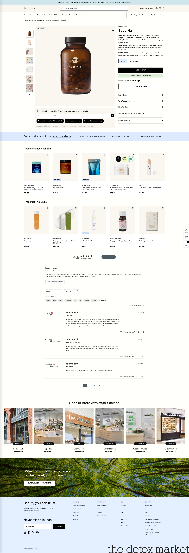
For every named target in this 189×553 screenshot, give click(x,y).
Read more (104, 326)
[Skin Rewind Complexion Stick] (152, 167)
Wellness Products (33, 20)
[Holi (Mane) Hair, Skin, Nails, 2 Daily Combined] (94, 167)
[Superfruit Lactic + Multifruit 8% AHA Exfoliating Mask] (122, 167)
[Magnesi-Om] (65, 167)
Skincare (31, 15)
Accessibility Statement (152, 519)
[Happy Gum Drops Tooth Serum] (122, 220)
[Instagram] (25, 532)
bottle (60, 300)
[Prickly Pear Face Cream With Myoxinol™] (65, 220)
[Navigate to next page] (109, 385)
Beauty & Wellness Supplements (49, 20)
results (48, 300)
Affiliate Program (102, 509)
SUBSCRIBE (59, 526)
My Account (148, 505)
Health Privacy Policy (151, 526)
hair (80, 300)
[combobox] (53, 291)
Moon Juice (122, 27)
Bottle (123, 61)
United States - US (30, 549)
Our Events (76, 512)
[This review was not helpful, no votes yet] (142, 332)
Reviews (75, 519)
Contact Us (148, 509)
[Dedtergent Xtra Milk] (152, 220)
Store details (18, 452)
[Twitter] (33, 532)
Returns (147, 515)
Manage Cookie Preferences (153, 522)
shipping (93, 300)
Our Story (134, 15)
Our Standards (144, 15)
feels (54, 300)
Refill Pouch (134, 61)
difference (68, 300)
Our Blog (75, 515)
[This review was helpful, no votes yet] (138, 332)
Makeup (39, 15)
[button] (29, 94)
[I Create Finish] (94, 220)
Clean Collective (101, 515)
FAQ (146, 512)
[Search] (62, 8)
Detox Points (124, 526)
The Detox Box (73, 15)
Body (45, 15)
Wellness (57, 15)
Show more (102, 300)
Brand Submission (102, 505)
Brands (64, 15)
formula (86, 300)
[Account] (156, 8)
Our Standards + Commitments (39, 483)
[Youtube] (37, 532)
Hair (50, 15)
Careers (99, 512)
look (75, 300)
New (25, 15)
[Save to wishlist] (113, 31)
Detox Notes (85, 15)
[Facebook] (29, 532)
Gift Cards (124, 519)
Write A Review (108, 257)
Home (25, 20)
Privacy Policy (149, 529)
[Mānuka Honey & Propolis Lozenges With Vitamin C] (36, 167)
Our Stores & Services (158, 15)
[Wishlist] (160, 8)
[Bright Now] (36, 220)
